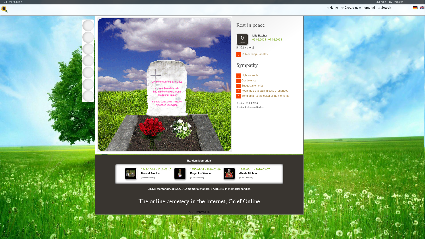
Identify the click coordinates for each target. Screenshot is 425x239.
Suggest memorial (252, 85)
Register (398, 2)
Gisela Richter (248, 173)
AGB (191, 212)
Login (383, 2)
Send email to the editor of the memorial (265, 95)
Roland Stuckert (151, 173)
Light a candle (250, 75)
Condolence (248, 80)
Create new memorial (360, 7)
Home (334, 7)
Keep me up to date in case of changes (264, 90)
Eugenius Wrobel (200, 173)
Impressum (203, 212)
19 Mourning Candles (254, 54)
